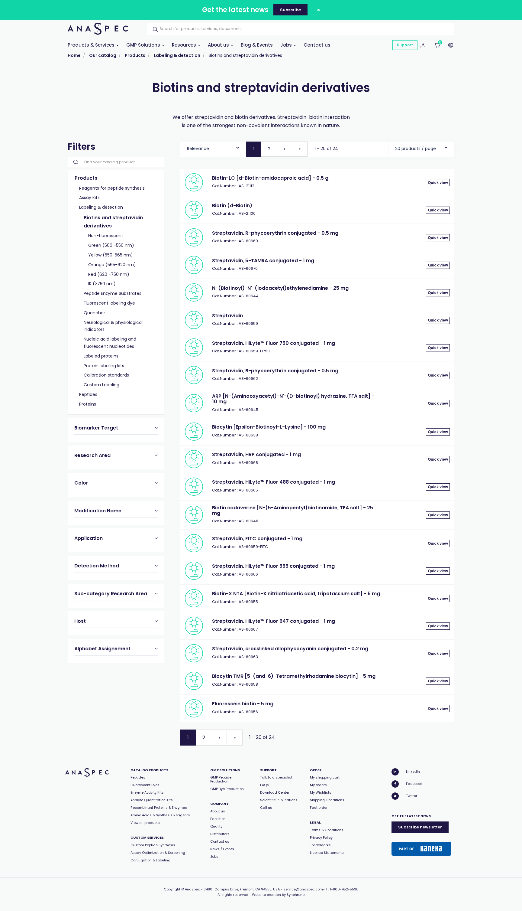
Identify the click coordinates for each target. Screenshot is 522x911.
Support (405, 44)
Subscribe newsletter (420, 827)
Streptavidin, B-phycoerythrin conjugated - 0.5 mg (275, 370)
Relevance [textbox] (198, 148)
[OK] (153, 29)
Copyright (172, 889)
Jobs (286, 45)
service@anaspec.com (303, 889)
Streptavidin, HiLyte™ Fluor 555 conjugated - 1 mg (273, 566)
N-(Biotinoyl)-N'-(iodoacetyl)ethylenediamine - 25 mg (280, 288)
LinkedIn (413, 771)
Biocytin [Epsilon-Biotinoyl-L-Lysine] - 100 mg (269, 426)
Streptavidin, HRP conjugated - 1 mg (256, 454)
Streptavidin (227, 315)
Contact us (317, 45)
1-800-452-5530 (344, 889)
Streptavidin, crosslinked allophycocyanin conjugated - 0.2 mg (290, 648)
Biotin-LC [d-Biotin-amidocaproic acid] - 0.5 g (270, 178)
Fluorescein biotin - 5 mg (242, 703)
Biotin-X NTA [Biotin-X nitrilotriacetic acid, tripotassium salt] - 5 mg (296, 593)
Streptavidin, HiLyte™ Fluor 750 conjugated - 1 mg (273, 343)
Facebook (414, 783)
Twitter (411, 795)
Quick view (438, 182)
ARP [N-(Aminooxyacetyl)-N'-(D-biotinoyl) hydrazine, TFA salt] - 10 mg (293, 399)
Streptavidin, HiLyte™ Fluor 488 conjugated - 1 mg (273, 481)
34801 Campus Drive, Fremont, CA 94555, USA (242, 889)
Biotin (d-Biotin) (232, 205)
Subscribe (290, 10)
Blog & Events (257, 45)
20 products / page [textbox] (415, 148)
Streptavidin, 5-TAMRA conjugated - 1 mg (263, 260)
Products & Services (92, 45)
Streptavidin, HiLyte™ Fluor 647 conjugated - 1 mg (273, 621)
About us (219, 45)
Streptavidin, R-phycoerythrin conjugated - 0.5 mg (275, 233)
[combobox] (213, 147)
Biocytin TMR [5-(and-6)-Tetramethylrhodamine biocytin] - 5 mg (293, 676)
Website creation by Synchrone (278, 894)
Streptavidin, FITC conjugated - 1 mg (257, 538)
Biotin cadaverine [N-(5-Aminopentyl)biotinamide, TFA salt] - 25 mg (292, 510)
